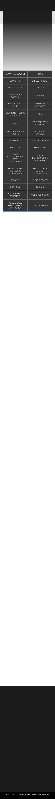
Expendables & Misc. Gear (40, 104)
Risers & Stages (40, 180)
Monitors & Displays (40, 132)
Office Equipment (40, 140)
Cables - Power (40, 81)
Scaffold (15, 187)
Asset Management (15, 74)
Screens (40, 187)
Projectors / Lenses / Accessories (40, 171)
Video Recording (40, 195)
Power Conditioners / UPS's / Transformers (15, 158)
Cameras (40, 87)
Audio (40, 74)
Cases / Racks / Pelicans (15, 95)
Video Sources (40, 205)
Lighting (15, 123)
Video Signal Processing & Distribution (15, 205)
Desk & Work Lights (15, 104)
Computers (40, 95)
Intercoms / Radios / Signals (15, 114)
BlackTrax (15, 81)
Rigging (15, 180)
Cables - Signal (15, 87)
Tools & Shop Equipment (15, 194)
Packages (15, 147)
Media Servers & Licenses (40, 123)
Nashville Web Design (27, 794)
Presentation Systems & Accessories (15, 171)
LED (40, 114)
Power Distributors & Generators (40, 158)
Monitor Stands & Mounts (15, 132)
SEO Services (43, 794)
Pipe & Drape (40, 147)
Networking (15, 140)
